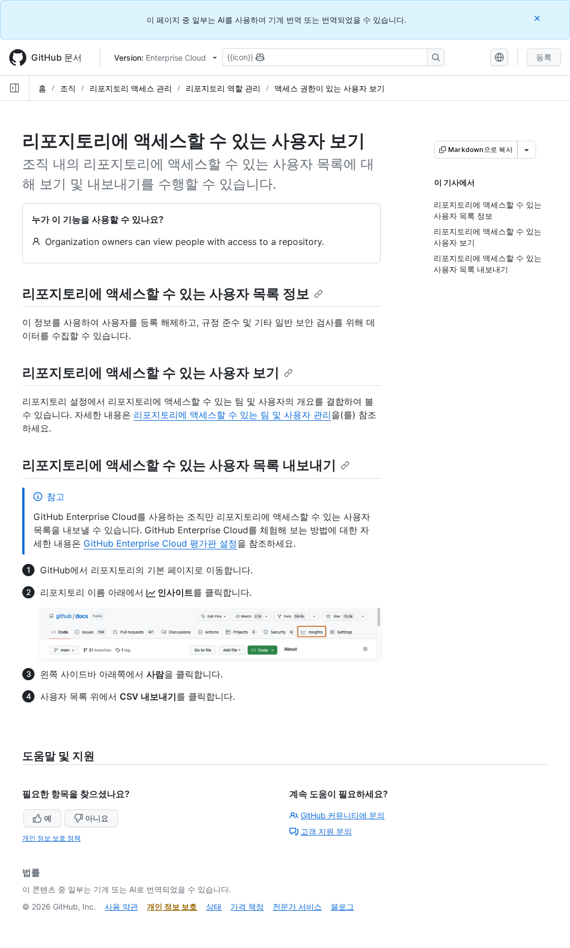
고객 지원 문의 (326, 831)
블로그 (342, 906)
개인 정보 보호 (172, 906)
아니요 (97, 818)
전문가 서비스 (297, 906)
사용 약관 (121, 906)
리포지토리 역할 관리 (223, 88)
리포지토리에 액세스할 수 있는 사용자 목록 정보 (165, 294)
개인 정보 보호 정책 (51, 838)
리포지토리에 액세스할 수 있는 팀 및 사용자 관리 (232, 414)
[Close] (538, 18)
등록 (544, 57)
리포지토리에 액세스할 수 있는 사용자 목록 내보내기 (179, 465)
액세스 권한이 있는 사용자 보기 (329, 88)
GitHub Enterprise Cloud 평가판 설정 (160, 543)
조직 (68, 88)
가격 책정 (247, 906)
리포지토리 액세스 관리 (131, 88)
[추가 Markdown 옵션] (526, 150)
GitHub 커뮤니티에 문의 (343, 815)
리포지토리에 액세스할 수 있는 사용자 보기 (150, 373)
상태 (214, 906)
